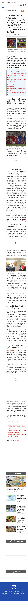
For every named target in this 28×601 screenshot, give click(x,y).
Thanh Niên (13, 350)
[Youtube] (25, 5)
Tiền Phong (22, 221)
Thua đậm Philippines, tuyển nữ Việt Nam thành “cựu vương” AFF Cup (16, 75)
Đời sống (18, 501)
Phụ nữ (15, 2)
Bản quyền (4, 594)
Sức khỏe (19, 532)
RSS (8, 593)
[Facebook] (23, 5)
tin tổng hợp (16, 440)
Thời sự (8, 11)
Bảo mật (22, 593)
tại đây (8, 342)
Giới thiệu (4, 2)
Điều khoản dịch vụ (15, 593)
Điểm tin (14, 11)
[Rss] (21, 5)
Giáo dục (19, 512)
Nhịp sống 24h (10, 2)
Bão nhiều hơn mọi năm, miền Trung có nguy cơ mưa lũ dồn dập (16, 81)
